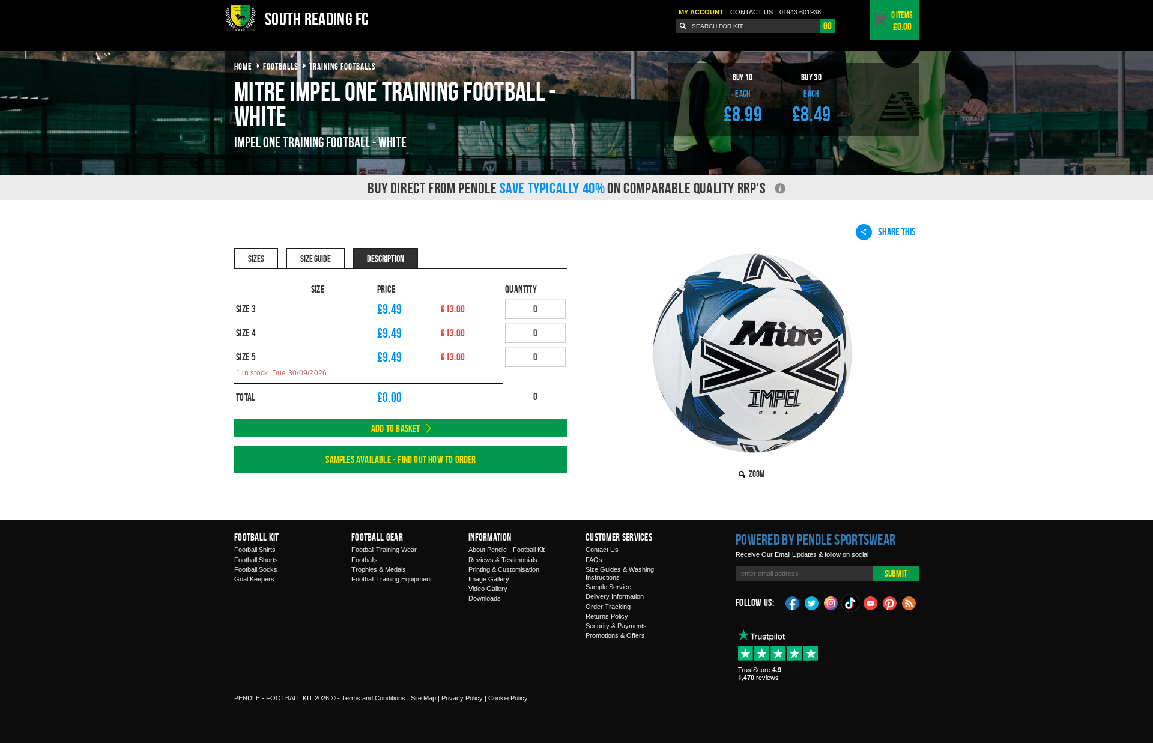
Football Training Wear (384, 549)
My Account (701, 12)
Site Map (423, 698)
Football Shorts (256, 559)
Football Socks (255, 569)
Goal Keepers (254, 579)
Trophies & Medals (378, 569)
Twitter (812, 602)
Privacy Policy (462, 698)
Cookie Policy (508, 698)
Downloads (484, 598)
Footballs (364, 559)
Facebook (792, 602)
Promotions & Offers (615, 635)
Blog (909, 602)
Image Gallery (488, 579)
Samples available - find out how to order (400, 459)
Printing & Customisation (503, 569)
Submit (896, 573)
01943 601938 (800, 12)
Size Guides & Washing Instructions (620, 573)
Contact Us (602, 549)
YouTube (870, 602)
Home (243, 66)
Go (827, 25)
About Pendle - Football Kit (506, 549)
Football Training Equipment (391, 579)
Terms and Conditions (373, 698)
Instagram (831, 602)
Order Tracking (608, 606)
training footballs (342, 66)
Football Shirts (255, 549)
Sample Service (608, 586)
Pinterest (890, 602)
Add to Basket (395, 428)
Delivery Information (615, 596)
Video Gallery (487, 588)
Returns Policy (607, 616)
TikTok (851, 603)
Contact (751, 12)
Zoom (756, 473)
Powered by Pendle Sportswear (815, 539)
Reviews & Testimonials (502, 559)
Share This (897, 231)
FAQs (594, 559)
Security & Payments (616, 625)
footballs (280, 66)
